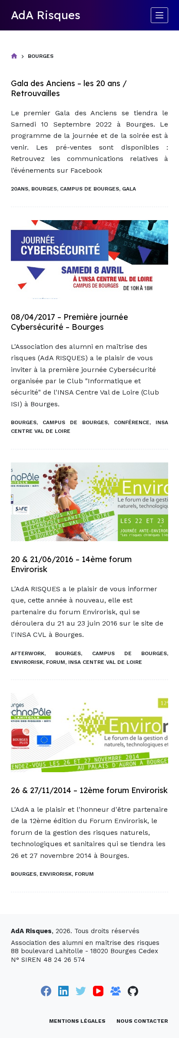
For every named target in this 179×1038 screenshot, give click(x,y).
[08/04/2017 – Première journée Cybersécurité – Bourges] (90, 259)
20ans (19, 189)
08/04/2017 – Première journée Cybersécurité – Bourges (69, 322)
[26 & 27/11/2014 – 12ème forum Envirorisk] (90, 732)
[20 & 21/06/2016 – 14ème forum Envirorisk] (90, 501)
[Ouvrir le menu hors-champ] (159, 15)
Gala (129, 189)
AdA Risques (45, 15)
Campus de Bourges (89, 189)
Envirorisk (27, 662)
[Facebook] (46, 991)
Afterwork (27, 653)
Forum (55, 662)
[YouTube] (98, 991)
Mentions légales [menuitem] (77, 1021)
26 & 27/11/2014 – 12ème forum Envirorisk (89, 790)
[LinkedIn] (63, 991)
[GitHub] (133, 991)
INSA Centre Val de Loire (105, 662)
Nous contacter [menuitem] (142, 1021)
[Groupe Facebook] (115, 991)
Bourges (44, 189)
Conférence (131, 422)
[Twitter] (81, 991)
